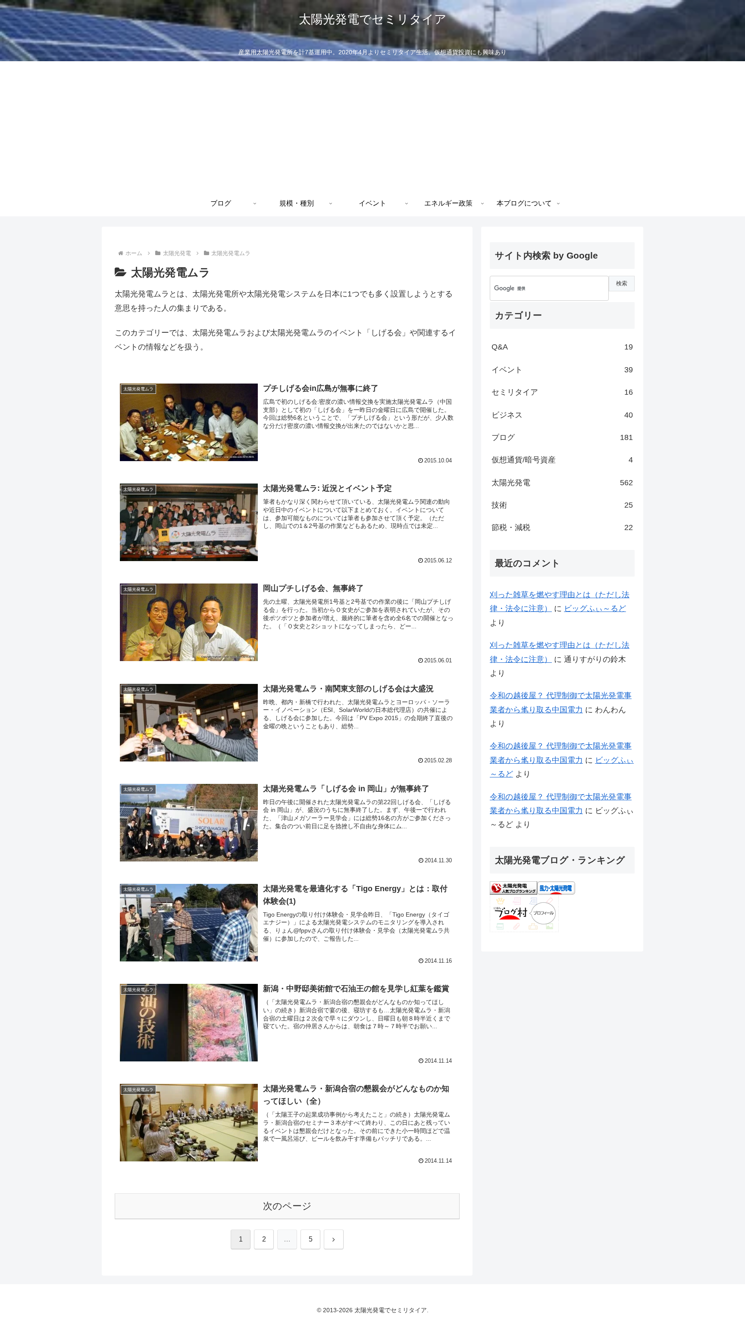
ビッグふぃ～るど (595, 608)
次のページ (287, 1206)
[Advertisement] (372, 126)
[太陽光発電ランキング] (513, 887)
